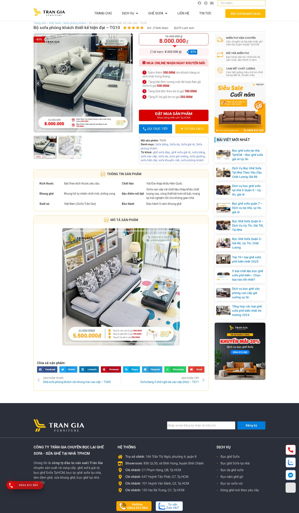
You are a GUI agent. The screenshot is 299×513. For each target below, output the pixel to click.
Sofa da (174, 144)
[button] (47, 369)
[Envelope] (212, 3)
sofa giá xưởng (178, 156)
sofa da (163, 156)
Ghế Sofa (155, 13)
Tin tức (205, 13)
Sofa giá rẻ (188, 144)
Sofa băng (161, 144)
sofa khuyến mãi (169, 160)
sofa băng (198, 152)
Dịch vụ (128, 13)
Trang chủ (103, 13)
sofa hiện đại (149, 160)
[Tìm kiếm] (261, 3)
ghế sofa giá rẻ (181, 152)
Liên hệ (183, 13)
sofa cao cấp (149, 156)
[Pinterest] (205, 3)
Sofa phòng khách (74, 23)
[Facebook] (199, 3)
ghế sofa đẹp (161, 152)
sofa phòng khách (192, 160)
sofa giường (197, 156)
